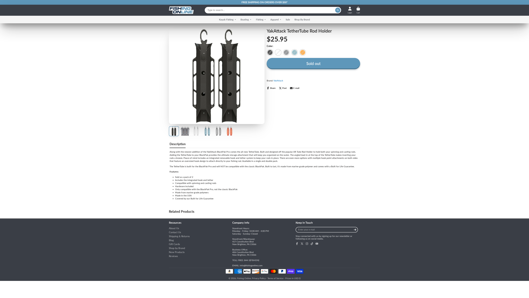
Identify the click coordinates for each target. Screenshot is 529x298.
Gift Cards (174, 244)
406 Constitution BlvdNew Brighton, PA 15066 (244, 253)
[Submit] (355, 229)
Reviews (173, 256)
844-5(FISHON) (251, 260)
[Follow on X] (302, 243)
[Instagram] (307, 243)
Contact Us (175, 232)
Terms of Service (275, 278)
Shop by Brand (177, 248)
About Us (174, 228)
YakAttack (278, 80)
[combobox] (273, 10)
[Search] (337, 10)
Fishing (259, 19)
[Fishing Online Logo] (181, 10)
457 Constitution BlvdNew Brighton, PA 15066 (244, 242)
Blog (171, 240)
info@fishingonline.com (251, 265)
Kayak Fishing (226, 19)
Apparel (274, 19)
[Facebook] (297, 243)
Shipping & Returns (179, 236)
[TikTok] (312, 243)
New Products (177, 252)
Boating (245, 19)
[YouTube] (316, 243)
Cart (358, 10)
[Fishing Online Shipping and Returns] (264, 2)
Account (350, 10)
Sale (288, 19)
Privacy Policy (259, 278)
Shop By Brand (302, 19)
